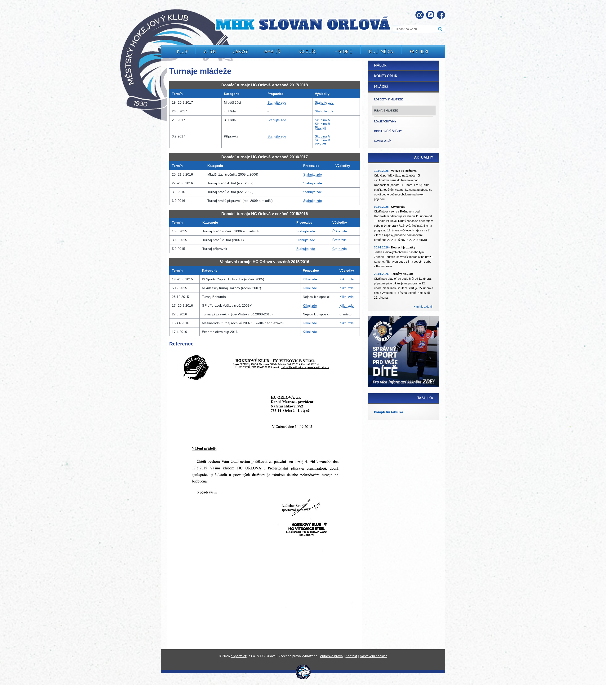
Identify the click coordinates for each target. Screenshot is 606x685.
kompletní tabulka (388, 412)
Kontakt (351, 656)
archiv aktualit (424, 306)
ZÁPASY (240, 51)
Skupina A (322, 120)
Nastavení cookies (373, 656)
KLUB (182, 51)
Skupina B (322, 124)
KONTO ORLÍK (382, 140)
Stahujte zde (276, 102)
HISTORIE (343, 51)
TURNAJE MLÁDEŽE (386, 110)
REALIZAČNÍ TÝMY (385, 121)
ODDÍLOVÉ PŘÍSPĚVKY (388, 131)
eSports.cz (239, 656)
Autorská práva (331, 656)
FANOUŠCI (308, 51)
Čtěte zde (339, 231)
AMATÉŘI (273, 51)
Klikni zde (310, 279)
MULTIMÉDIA (381, 51)
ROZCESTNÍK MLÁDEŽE (388, 99)
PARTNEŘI (419, 51)
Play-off (320, 127)
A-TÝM (210, 51)
